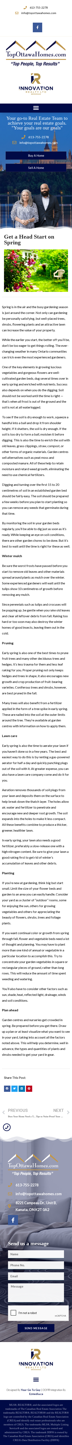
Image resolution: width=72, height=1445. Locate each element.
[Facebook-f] (37, 27)
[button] (36, 108)
